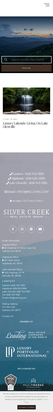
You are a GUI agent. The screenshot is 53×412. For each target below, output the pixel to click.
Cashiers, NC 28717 (11, 251)
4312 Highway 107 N (14, 272)
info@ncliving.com (32, 191)
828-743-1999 (35, 174)
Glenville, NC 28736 (11, 275)
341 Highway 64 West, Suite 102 (20, 248)
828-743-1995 (16, 13)
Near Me (26, 68)
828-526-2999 (35, 178)
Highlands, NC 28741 (12, 263)
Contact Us (7, 316)
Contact (7, 3)
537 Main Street (12, 260)
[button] (6, 60)
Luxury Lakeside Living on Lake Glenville (25, 123)
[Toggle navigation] (46, 5)
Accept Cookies (26, 407)
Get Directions (32, 201)
